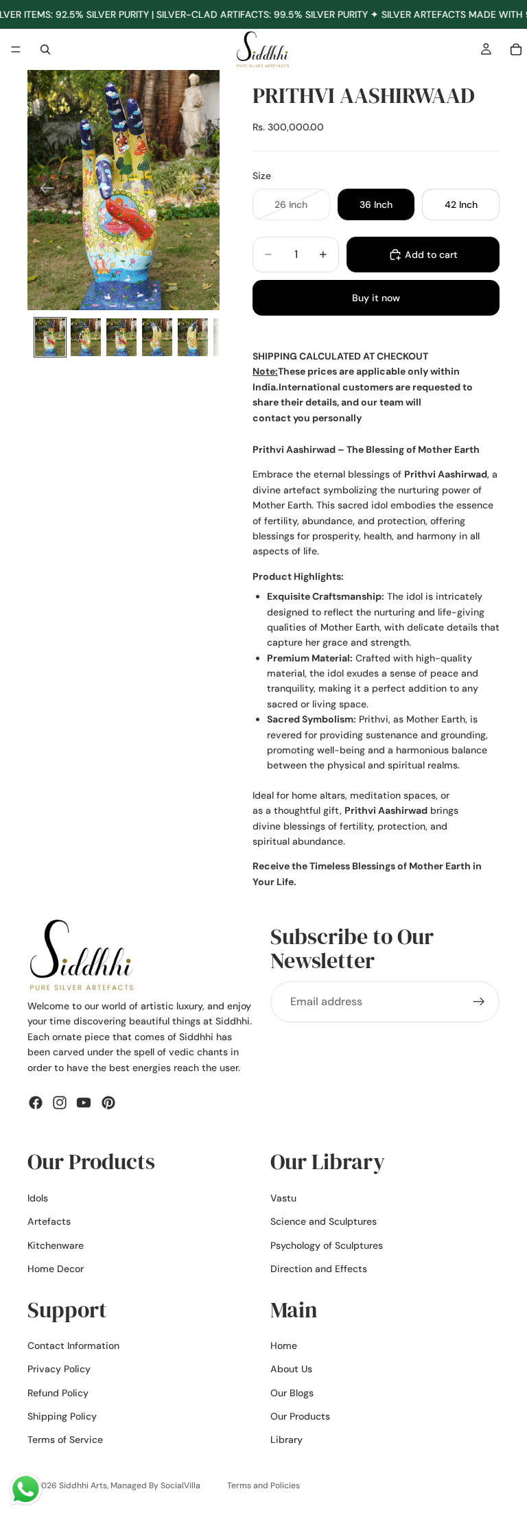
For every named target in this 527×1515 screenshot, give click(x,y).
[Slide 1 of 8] (50, 337)
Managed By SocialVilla (155, 1485)
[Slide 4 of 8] (157, 337)
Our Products (300, 1417)
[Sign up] (479, 1001)
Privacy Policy (59, 1369)
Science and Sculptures (323, 1222)
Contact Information (73, 1345)
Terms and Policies (263, 1485)
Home (283, 1345)
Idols (37, 1198)
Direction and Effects (318, 1268)
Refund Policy (58, 1393)
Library (286, 1440)
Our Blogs (292, 1393)
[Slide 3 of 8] (121, 337)
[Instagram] (59, 1102)
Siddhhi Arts (83, 1485)
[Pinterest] (108, 1102)
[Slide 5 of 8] (193, 337)
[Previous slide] (42, 190)
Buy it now (376, 298)
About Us (291, 1369)
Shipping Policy (62, 1417)
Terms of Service (65, 1440)
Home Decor (55, 1268)
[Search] (45, 49)
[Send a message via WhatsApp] (26, 1489)
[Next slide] (204, 190)
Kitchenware (55, 1245)
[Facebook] (35, 1102)
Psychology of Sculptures (326, 1245)
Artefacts (49, 1222)
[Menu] (16, 50)
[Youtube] (83, 1102)
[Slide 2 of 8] (86, 337)
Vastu (283, 1198)
